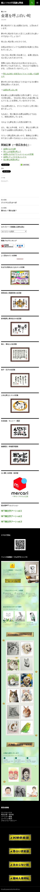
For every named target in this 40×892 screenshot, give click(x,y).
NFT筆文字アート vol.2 (11, 516)
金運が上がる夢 (9, 149)
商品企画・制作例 (7, 814)
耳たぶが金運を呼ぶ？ (12, 151)
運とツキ (3, 11)
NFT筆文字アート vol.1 (11, 511)
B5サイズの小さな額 (21, 496)
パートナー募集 (6, 816)
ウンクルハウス (6, 812)
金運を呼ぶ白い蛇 (10, 90)
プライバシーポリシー (9, 820)
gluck (4, 19)
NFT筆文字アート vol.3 (11, 521)
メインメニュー (37, 2)
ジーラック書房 (6, 818)
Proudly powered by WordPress (10, 889)
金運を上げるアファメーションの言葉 (18, 154)
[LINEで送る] (25, 165)
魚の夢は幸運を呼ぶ (11, 159)
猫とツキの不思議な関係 (12, 2)
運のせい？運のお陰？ (9, 209)
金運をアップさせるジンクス (14, 157)
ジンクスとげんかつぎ (9, 201)
